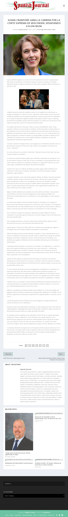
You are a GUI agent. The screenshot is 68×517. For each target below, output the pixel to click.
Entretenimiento (27, 515)
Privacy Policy (42, 515)
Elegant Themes (30, 512)
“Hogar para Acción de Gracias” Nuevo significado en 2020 (17, 453)
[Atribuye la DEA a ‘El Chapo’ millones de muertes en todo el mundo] (49, 460)
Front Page (40, 29)
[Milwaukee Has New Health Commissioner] (19, 460)
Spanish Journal (23, 29)
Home (7, 515)
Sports (35, 515)
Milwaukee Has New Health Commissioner (19, 463)
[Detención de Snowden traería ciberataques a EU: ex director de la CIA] (49, 413)
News (53, 29)
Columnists (18, 515)
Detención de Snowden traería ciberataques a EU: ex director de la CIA (48, 417)
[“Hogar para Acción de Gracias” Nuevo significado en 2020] (19, 431)
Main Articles (47, 29)
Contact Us (51, 515)
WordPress (47, 512)
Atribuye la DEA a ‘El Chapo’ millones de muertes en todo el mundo (48, 464)
